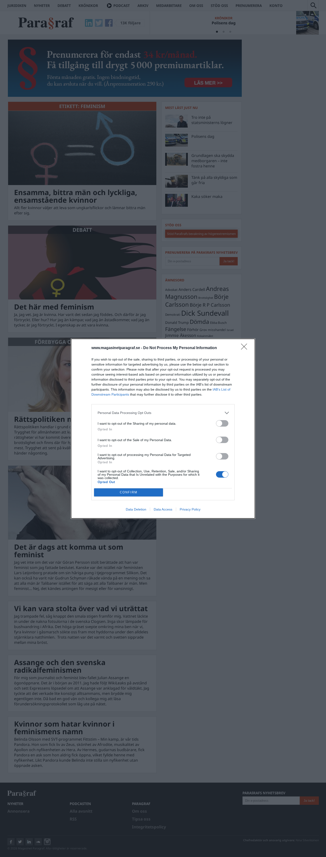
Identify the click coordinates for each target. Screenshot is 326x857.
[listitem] (163, 412)
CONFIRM (128, 492)
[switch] (222, 423)
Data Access (163, 509)
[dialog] (163, 428)
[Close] (245, 348)
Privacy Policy (190, 509)
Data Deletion (136, 509)
